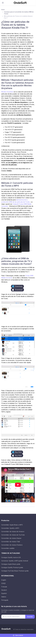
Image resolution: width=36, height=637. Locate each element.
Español (4, 593)
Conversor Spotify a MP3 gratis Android (14, 561)
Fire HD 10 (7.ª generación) (14, 127)
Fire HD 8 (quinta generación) (15, 140)
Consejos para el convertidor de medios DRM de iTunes (19, 12)
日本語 (3, 583)
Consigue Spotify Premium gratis (12, 567)
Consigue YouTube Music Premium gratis (15, 571)
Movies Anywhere (7, 92)
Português (4, 600)
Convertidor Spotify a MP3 (10, 528)
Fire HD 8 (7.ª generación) (13, 129)
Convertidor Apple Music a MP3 (12, 525)
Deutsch (4, 590)
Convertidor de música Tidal (10, 541)
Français (4, 587)
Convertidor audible (7, 548)
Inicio (3, 9)
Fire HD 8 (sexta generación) (14, 135)
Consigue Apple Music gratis (10, 564)
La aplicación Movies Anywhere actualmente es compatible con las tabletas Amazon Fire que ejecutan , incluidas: (17, 121)
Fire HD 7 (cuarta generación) (15, 142)
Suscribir (30, 617)
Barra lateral (19, 635)
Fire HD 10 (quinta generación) (15, 137)
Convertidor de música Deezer (11, 538)
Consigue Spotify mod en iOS (11, 557)
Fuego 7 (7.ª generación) (13, 132)
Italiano (3, 597)
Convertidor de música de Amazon (12, 531)
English (3, 580)
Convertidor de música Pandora (11, 545)
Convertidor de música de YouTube (13, 535)
